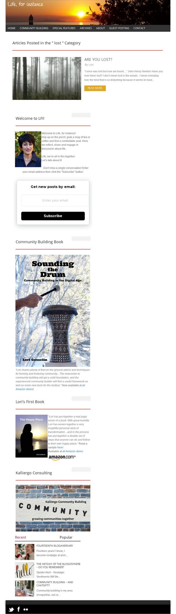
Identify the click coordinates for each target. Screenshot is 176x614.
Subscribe (53, 216)
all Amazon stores (72, 451)
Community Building (34, 28)
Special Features (64, 28)
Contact (139, 28)
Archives (86, 28)
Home (11, 28)
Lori (91, 64)
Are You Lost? (98, 59)
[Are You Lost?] (46, 99)
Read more (95, 88)
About (100, 28)
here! (60, 447)
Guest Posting (119, 28)
